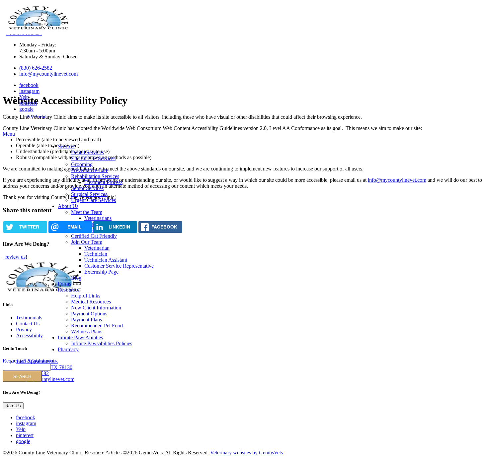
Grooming (82, 164)
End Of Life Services (93, 158)
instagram (29, 91)
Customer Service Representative (119, 266)
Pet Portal (36, 116)
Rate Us (13, 405)
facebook (29, 85)
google (26, 109)
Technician (95, 254)
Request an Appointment (28, 360)
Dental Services (87, 152)
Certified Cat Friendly (94, 236)
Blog (76, 278)
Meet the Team (86, 212)
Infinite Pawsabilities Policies (101, 343)
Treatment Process (103, 182)
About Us (68, 206)
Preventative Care (89, 170)
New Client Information (96, 307)
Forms (64, 284)
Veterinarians (98, 218)
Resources (68, 290)
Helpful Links (85, 295)
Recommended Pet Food (97, 325)
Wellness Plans (86, 331)
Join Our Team (86, 242)
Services (66, 146)
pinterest (28, 103)
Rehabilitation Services (95, 176)
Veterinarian (97, 248)
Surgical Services (89, 194)
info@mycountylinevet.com (48, 74)
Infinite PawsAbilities (80, 337)
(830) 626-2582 (35, 68)
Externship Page (101, 272)
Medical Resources (91, 301)
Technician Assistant (105, 260)
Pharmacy (68, 349)
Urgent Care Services (93, 200)
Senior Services (87, 188)
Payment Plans (86, 319)
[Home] (38, 29)
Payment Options (89, 313)
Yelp (24, 97)
